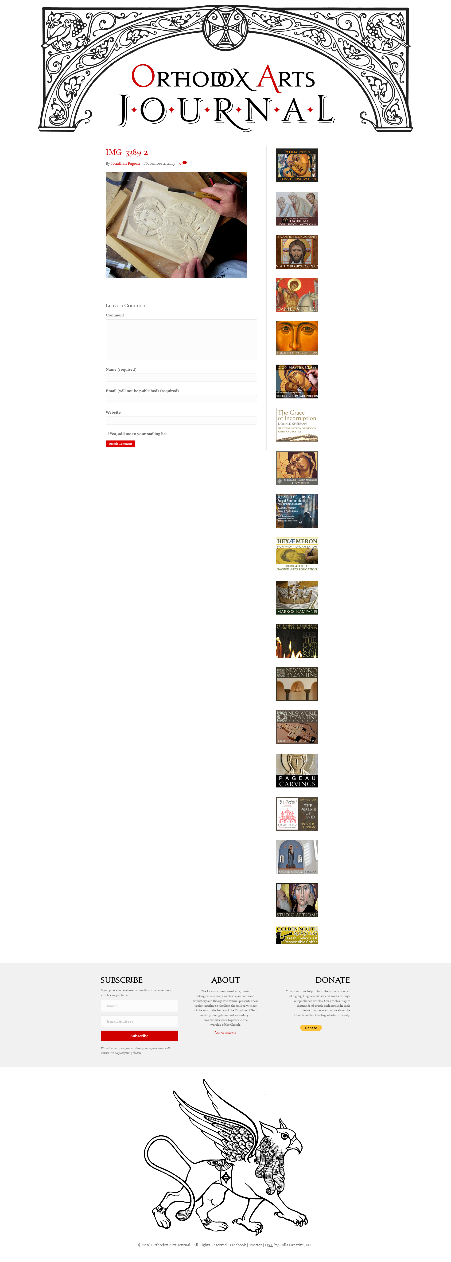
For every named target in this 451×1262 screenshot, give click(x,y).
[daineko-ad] (297, 208)
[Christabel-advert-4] (297, 467)
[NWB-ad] (297, 683)
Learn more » (225, 1032)
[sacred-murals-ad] (297, 856)
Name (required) (121, 369)
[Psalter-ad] (297, 813)
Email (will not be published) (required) (142, 390)
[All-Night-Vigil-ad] (297, 511)
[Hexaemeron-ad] (297, 554)
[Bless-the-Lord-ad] (297, 640)
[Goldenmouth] (297, 935)
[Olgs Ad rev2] (297, 165)
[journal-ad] (297, 770)
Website (113, 412)
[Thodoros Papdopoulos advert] (297, 381)
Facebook (238, 1245)
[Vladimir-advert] (297, 251)
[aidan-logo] (297, 338)
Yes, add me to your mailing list (138, 433)
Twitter (255, 1245)
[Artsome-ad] (297, 900)
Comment (115, 315)
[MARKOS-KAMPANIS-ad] (297, 597)
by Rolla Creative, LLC (289, 1245)
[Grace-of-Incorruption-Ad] (297, 424)
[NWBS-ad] (297, 727)
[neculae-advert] (297, 294)
